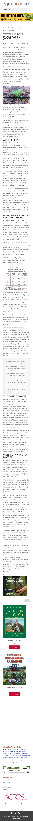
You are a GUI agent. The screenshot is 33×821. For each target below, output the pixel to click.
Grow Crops (11, 28)
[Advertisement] (16, 719)
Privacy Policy (7, 787)
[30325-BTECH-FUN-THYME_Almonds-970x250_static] (16, 21)
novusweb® (16, 818)
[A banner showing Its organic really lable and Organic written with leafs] (16, 772)
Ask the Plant (11, 575)
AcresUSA (23, 803)
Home (5, 28)
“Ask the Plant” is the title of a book (13, 143)
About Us (6, 780)
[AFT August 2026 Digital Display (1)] (15, 595)
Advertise (6, 784)
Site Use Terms (8, 789)
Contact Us (7, 782)
